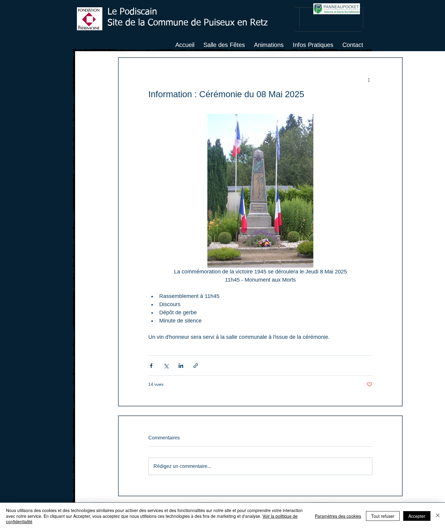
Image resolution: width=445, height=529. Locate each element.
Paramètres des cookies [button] (338, 516)
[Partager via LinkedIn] (181, 366)
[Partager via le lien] (196, 366)
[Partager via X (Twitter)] (166, 366)
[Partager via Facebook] (151, 366)
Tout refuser (382, 516)
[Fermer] (437, 516)
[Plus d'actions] (368, 79)
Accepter (416, 516)
